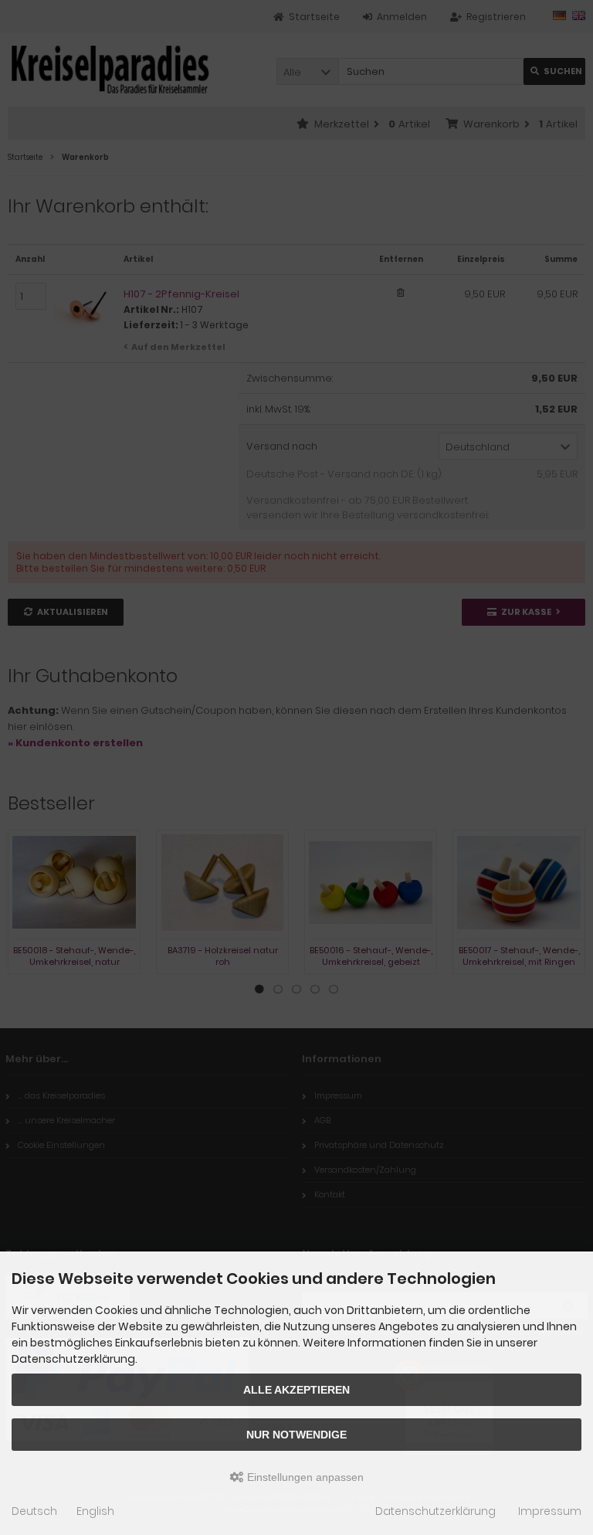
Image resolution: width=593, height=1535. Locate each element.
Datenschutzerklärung (435, 1511)
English (95, 1511)
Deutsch (34, 1511)
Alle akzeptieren (296, 1390)
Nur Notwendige (296, 1434)
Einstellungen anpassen (304, 1477)
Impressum (549, 1511)
